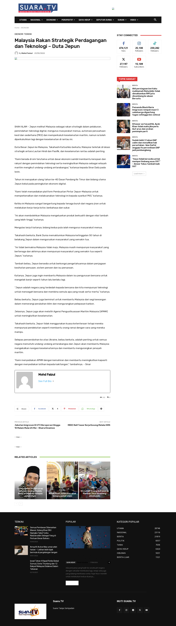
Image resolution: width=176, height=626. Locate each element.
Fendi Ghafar (82, 562)
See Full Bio (45, 381)
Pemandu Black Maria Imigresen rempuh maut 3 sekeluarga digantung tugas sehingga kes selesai (146, 111)
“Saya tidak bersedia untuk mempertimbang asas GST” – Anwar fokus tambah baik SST (146, 163)
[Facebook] (119, 610)
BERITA (30, 485)
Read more (72, 583)
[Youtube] (146, 610)
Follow (139, 42)
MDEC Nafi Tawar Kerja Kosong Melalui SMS (89, 425)
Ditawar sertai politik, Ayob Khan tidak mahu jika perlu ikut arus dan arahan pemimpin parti (146, 128)
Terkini (28, 34)
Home (17, 28)
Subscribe (139, 58)
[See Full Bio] (53, 381)
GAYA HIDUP (71, 562)
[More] (101, 408)
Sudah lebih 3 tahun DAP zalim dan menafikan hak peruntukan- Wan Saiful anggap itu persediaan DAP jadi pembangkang (146, 145)
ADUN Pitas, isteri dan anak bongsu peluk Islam (62, 494)
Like (123, 42)
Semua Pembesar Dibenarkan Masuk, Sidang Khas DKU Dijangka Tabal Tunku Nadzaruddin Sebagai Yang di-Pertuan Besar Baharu (43, 532)
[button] (155, 20)
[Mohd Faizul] (17, 53)
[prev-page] (16, 504)
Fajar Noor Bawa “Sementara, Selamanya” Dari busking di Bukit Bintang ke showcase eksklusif (86, 555)
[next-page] (20, 504)
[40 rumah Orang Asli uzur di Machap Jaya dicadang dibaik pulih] (94, 480)
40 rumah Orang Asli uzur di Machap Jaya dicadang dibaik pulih (94, 493)
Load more (138, 173)
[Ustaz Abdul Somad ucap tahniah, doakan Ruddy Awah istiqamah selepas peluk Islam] (30, 480)
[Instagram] (126, 610)
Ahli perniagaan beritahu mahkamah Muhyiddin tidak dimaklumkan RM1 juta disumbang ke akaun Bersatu (146, 93)
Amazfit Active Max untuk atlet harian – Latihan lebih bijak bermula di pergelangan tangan (43, 549)
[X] (140, 610)
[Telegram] (133, 610)
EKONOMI (25, 28)
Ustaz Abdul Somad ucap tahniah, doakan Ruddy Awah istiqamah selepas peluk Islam (30, 492)
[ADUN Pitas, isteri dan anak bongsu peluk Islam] (62, 480)
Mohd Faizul (27, 53)
